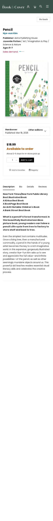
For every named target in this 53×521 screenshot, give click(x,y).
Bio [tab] (20, 186)
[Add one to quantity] (16, 160)
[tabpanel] (26, 236)
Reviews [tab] (43, 186)
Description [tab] (9, 186)
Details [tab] (30, 186)
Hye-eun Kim (10, 33)
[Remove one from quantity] (8, 160)
